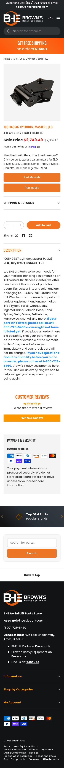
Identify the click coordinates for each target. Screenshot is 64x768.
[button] (50, 18)
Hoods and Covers (46, 755)
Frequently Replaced (15, 749)
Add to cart (43, 225)
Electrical (34, 752)
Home (7, 58)
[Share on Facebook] (23, 235)
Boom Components (14, 759)
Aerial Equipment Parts (26, 746)
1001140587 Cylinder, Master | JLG (31, 58)
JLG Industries (12, 133)
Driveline (33, 749)
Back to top (32, 575)
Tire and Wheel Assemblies (18, 755)
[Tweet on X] (16, 235)
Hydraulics (48, 749)
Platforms (34, 759)
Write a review (32, 418)
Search (32, 553)
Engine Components (15, 752)
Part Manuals (32, 177)
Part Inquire (32, 187)
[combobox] (32, 31)
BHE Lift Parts (18, 740)
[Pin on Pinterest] (30, 235)
